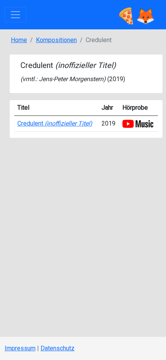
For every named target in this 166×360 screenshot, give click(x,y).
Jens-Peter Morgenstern (71, 79)
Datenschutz (58, 348)
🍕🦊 (136, 14)
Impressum (20, 348)
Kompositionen (56, 40)
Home (19, 40)
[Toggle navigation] (15, 14)
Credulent (54, 123)
